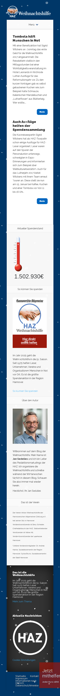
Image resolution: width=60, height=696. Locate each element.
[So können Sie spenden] (30, 347)
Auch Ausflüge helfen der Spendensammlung (29, 126)
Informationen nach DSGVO (25, 682)
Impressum (21, 678)
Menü (32, 25)
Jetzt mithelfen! (42, 673)
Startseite (20, 676)
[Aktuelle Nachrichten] (30, 637)
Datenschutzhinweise (26, 685)
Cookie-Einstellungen (24, 660)
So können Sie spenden (25, 391)
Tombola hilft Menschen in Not (26, 38)
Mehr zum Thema (22, 601)
